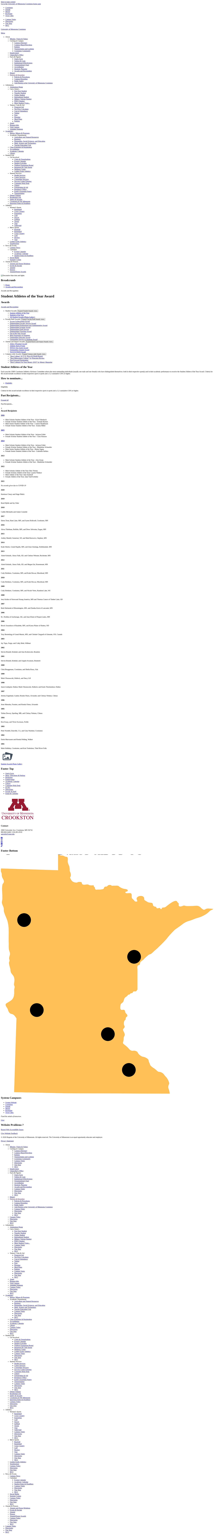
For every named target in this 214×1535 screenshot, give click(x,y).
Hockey (17, 1450)
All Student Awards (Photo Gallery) (22, 317)
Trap (15, 1428)
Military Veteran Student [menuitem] (22, 99)
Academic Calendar (12, 781)
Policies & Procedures (22, 1201)
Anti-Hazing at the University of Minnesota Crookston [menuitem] (33, 83)
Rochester (8, 14)
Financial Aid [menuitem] (19, 107)
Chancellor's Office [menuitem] (16, 55)
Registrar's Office (20, 1378)
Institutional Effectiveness (23, 1179)
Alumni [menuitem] (12, 268)
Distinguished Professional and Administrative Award (28, 325)
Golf (15, 1420)
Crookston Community (22, 1159)
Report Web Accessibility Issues (12, 1130)
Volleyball (17, 1430)
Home (7, 285)
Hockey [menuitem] (17, 238)
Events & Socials (16, 1510)
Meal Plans (18, 1267)
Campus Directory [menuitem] (20, 43)
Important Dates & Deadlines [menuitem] (20, 203)
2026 (2, 415)
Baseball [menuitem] (17, 229)
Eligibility (4, 387)
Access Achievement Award (20, 321)
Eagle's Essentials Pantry (23, 1380)
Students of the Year (17, 315)
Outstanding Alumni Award (19, 350)
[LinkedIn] (107, 844)
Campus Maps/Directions (23, 1153)
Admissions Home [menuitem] (16, 87)
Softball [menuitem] (17, 219)
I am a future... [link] (15, 89)
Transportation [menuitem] (19, 193)
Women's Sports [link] (15, 207)
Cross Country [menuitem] (19, 211)
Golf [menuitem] (15, 215)
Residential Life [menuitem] (15, 197)
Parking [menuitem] (17, 47)
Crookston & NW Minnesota (20, 1398)
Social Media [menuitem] (14, 258)
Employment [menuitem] (14, 53)
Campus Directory (20, 1151)
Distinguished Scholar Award (20, 327)
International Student (21, 1237)
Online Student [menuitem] (19, 95)
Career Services (19, 1366)
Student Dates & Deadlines (23, 1484)
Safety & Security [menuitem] (16, 199)
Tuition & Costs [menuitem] (19, 61)
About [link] (7, 37)
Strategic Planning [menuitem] (20, 69)
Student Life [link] (9, 155)
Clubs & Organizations (22, 1339)
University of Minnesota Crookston (13, 29)
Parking (17, 1155)
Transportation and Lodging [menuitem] (24, 49)
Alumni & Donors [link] (11, 262)
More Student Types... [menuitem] (22, 103)
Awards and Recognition (14, 287)
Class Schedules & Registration (21, 1319)
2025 (2, 430)
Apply (12, 1279)
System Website (10, 1102)
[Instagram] (107, 840)
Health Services (19, 1364)
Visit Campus (14, 1283)
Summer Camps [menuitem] (15, 260)
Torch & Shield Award (18, 352)
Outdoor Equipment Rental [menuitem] (23, 165)
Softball (17, 1424)
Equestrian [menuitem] (18, 213)
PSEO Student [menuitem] (19, 101)
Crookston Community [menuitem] (22, 51)
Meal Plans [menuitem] (18, 119)
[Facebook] (107, 838)
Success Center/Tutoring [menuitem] (22, 181)
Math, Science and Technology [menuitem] (25, 143)
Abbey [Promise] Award (18, 344)
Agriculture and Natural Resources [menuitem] (26, 137)
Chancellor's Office (16, 1171)
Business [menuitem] (17, 139)
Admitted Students (16, 1285)
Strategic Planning (20, 1185)
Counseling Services (21, 1368)
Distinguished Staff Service (19, 329)
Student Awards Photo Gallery (11, 764)
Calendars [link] (13, 250)
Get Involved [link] (14, 157)
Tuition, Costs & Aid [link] (17, 105)
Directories (9, 21)
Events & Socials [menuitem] (16, 266)
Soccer (16, 1422)
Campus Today (10, 19)
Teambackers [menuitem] (14, 244)
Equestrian (18, 1418)
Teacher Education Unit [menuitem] (22, 145)
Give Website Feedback (9, 1133)
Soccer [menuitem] (16, 217)
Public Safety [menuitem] (19, 81)
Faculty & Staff (10, 791)
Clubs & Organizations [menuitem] (22, 159)
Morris (7, 12)
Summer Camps (15, 1496)
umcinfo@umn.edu (7, 834)
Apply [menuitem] (12, 123)
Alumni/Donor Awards (18, 1516)
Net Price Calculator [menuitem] (21, 109)
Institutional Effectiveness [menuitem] (23, 63)
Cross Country (19, 1416)
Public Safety (19, 1205)
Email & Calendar (11, 793)
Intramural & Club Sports (23, 1347)
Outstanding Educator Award (20, 337)
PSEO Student (19, 1241)
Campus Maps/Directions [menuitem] (23, 45)
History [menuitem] (12, 73)
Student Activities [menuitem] (20, 163)
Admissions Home (16, 1227)
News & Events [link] (10, 246)
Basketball (18, 1414)
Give (2, 1120)
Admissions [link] (9, 85)
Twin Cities (9, 16)
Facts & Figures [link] (15, 57)
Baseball (17, 1442)
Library (8, 783)
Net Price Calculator (21, 1257)
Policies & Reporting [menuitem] (17, 75)
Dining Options (15, 1392)
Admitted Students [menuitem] (16, 129)
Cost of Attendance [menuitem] (21, 111)
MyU (7, 25)
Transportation (19, 1382)
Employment (9, 779)
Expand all (4, 400)
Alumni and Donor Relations (20, 1508)
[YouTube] (107, 842)
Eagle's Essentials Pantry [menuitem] (23, 191)
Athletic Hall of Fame (17, 346)
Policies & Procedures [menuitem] (22, 77)
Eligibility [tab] (8, 383)
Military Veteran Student (22, 1239)
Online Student (19, 1235)
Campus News (15, 1476)
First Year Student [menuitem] (20, 91)
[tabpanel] (107, 389)
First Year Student (20, 1231)
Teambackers (14, 1464)
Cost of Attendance (21, 1259)
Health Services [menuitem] (19, 175)
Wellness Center (20, 1349)
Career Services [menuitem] (19, 177)
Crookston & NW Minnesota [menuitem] (20, 201)
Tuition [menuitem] (16, 113)
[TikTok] (107, 846)
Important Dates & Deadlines (20, 1400)
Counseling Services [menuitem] (21, 179)
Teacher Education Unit (22, 1309)
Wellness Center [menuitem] (20, 169)
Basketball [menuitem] (18, 209)
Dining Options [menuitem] (15, 195)
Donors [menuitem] (12, 270)
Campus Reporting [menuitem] (21, 79)
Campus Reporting (21, 1203)
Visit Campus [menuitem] (14, 127)
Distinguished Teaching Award (21, 331)
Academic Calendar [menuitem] (17, 151)
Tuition (16, 1261)
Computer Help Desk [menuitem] (21, 183)
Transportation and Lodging (24, 1157)
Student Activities (20, 1343)
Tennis (16, 1426)
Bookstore (9, 777)
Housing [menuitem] (17, 117)
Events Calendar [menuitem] (20, 161)
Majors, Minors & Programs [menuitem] (20, 133)
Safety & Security (16, 1396)
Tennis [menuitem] (16, 221)
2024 (2, 441)
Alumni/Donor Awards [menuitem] (18, 272)
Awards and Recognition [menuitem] (23, 71)
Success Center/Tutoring (22, 1370)
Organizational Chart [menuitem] (21, 65)
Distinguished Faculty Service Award (23, 323)
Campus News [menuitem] (15, 248)
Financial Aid (19, 1255)
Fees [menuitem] (15, 115)
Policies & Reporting (17, 1199)
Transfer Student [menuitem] (20, 93)
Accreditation (19, 1183)
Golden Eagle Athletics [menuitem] (22, 171)
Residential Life (15, 1394)
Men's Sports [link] (14, 227)
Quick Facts (9, 773)
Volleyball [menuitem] (17, 225)
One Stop (8, 23)
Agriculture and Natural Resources (26, 1301)
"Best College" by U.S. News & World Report (26, 356)
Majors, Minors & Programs (20, 1297)
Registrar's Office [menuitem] (20, 189)
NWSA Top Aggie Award (19, 348)
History (12, 1197)
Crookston (9, 8)
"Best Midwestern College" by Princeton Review (27, 358)
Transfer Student (20, 1233)
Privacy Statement (7, 1141)
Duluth (7, 10)
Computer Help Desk (12, 785)
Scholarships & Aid (21, 1376)
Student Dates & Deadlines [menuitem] (23, 256)
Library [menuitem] (12, 153)
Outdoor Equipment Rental (23, 1345)
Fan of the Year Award (18, 333)
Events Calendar (20, 1341)
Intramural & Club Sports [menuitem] (23, 167)
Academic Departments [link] (18, 135)
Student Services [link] (16, 173)
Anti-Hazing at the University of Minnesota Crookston (33, 1207)
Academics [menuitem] (9, 131)
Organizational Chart (21, 1181)
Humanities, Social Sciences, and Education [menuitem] (29, 141)
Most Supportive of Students (20, 335)
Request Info (14, 1281)
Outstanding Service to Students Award (23, 339)
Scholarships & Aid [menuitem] (21, 187)
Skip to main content (8, 2)
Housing (17, 1265)
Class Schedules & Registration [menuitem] (21, 147)
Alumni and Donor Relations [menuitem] (20, 264)
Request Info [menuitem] (14, 125)
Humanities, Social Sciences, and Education (29, 1305)
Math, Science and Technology (25, 1307)
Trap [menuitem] (15, 223)
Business (17, 1303)
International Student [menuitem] (21, 97)
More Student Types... (22, 1243)
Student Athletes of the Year (19, 313)
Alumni (12, 1512)
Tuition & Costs (19, 1177)
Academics (9, 1295)
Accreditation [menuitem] (19, 67)
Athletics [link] (8, 205)
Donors (12, 1514)
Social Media (14, 1494)
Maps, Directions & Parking (15, 775)
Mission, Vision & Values (19, 1147)
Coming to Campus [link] (17, 41)
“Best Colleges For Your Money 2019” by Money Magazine (31, 362)
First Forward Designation (19, 360)
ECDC (7, 787)
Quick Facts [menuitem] (18, 59)
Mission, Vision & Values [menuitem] (19, 39)
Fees (15, 1263)
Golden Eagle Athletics (22, 1351)
